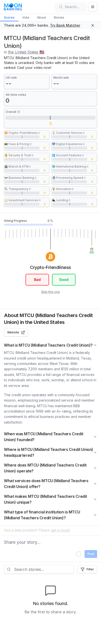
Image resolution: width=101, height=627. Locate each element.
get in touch (60, 530)
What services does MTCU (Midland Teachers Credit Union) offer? (46, 483)
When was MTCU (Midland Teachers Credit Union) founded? (43, 436)
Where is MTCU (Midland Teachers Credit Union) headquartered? (48, 452)
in (24, 52)
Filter (90, 569)
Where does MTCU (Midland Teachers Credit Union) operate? (45, 468)
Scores (9, 17)
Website (13, 332)
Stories (59, 17)
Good (63, 279)
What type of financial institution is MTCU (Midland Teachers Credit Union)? (42, 515)
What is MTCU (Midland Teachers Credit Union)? (48, 345)
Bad (37, 279)
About (41, 17)
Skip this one (50, 292)
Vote (25, 17)
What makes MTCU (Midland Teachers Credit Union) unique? (45, 499)
